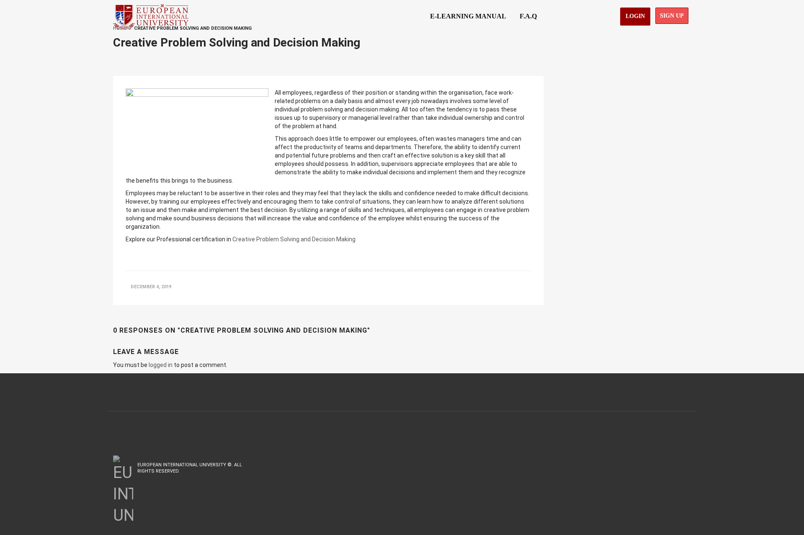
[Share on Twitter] (493, 287)
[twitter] (670, 465)
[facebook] (652, 465)
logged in (161, 365)
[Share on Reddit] (526, 287)
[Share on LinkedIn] (510, 287)
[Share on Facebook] (475, 287)
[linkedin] (686, 465)
